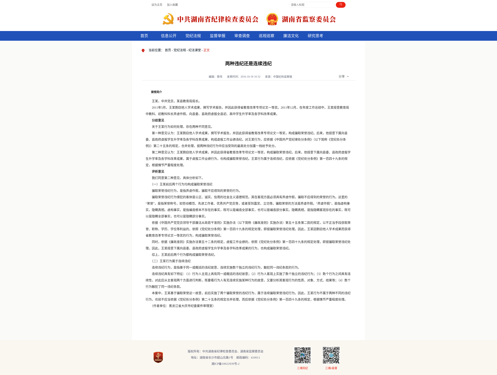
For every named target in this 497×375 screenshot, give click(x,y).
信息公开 (168, 36)
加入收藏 (172, 4)
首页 (144, 36)
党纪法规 (193, 36)
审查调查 (242, 36)
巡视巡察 (266, 36)
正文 (206, 50)
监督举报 (217, 36)
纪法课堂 (195, 50)
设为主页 (156, 4)
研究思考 (315, 36)
